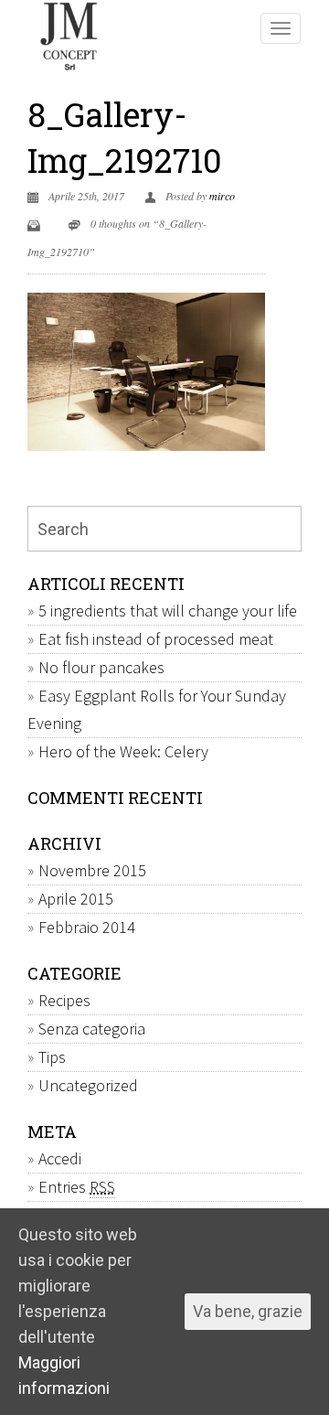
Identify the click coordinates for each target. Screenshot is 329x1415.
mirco (222, 195)
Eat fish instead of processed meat (155, 638)
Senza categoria (91, 1028)
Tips (52, 1056)
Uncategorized (88, 1085)
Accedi (59, 1158)
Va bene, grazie (247, 1311)
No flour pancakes (101, 667)
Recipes (64, 1000)
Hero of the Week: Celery (123, 751)
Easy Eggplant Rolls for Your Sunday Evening (156, 709)
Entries (76, 1186)
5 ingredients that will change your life (167, 610)
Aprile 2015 (75, 898)
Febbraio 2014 (86, 927)
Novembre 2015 (92, 870)
